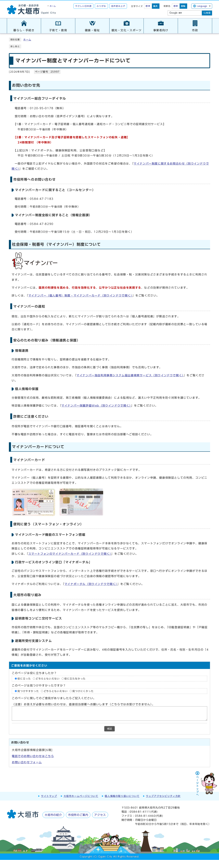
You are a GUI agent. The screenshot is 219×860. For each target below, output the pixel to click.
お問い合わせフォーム (27, 762)
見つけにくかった (83, 691)
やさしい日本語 (83, 6)
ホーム (27, 39)
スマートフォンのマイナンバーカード (69, 553)
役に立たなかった (75, 678)
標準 (148, 6)
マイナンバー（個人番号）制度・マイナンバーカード (80, 295)
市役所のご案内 (78, 815)
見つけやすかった (28, 691)
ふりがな (101, 6)
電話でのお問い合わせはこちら (33, 756)
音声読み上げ (118, 6)
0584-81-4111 (140, 811)
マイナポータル (91, 584)
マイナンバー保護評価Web (96, 405)
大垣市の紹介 (53, 815)
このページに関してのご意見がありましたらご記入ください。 (54, 698)
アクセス (100, 815)
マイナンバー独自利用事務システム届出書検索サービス (130, 375)
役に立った (24, 678)
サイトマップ (49, 796)
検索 (208, 12)
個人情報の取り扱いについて (122, 796)
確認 (109, 728)
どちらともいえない (48, 678)
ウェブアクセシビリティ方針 (163, 796)
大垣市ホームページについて (81, 796)
